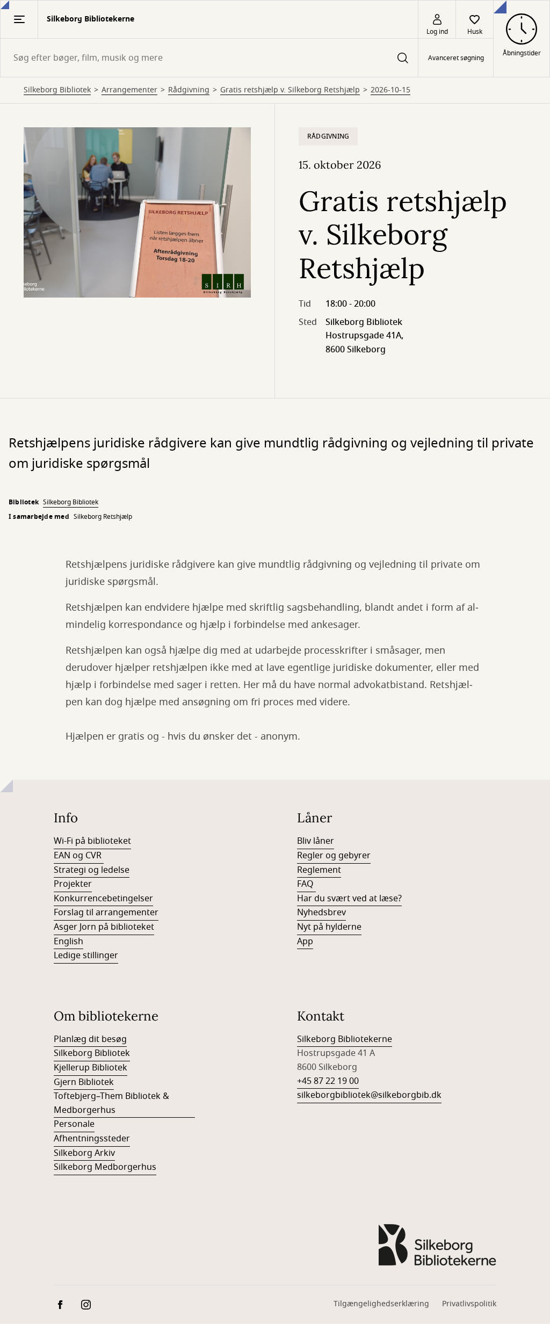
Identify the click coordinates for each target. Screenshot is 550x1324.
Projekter (73, 884)
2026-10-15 (390, 90)
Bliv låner (315, 841)
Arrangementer (129, 90)
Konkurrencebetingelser (103, 898)
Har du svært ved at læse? (349, 898)
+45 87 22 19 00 (328, 1081)
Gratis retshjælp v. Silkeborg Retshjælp (290, 90)
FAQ (306, 884)
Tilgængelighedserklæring (381, 1303)
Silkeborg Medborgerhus (105, 1167)
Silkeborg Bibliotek (57, 90)
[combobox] (209, 58)
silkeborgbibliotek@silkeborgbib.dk (369, 1095)
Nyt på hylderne (329, 927)
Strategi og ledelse (91, 870)
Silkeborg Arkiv (84, 1153)
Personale (74, 1124)
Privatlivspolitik (469, 1303)
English (68, 941)
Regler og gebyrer (334, 855)
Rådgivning (188, 90)
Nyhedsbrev (321, 912)
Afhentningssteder (92, 1138)
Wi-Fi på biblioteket (92, 841)
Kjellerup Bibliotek (90, 1067)
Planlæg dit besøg (90, 1039)
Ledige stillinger (86, 955)
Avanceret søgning (456, 58)
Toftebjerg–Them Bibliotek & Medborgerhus (111, 1103)
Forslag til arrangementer (106, 912)
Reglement (319, 870)
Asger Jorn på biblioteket (104, 927)
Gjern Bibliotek (84, 1082)
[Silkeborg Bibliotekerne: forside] (437, 1245)
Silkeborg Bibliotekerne (344, 1039)
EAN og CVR (79, 855)
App (305, 941)
